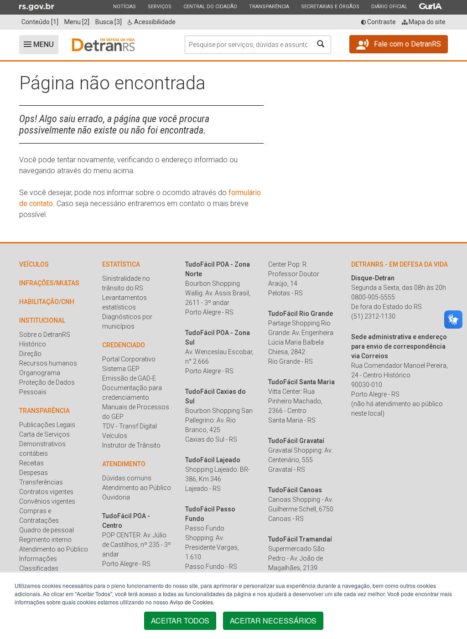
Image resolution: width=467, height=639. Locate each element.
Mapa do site (426, 22)
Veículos (34, 264)
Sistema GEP (121, 368)
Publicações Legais (47, 424)
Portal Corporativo (129, 359)
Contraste (381, 22)
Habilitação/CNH (46, 301)
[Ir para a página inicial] (103, 45)
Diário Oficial (389, 6)
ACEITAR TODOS (180, 620)
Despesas (33, 472)
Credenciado (123, 345)
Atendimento (123, 464)
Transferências (41, 482)
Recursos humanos (48, 363)
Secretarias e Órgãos (330, 6)
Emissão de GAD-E (129, 378)
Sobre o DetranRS (44, 334)
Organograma (39, 372)
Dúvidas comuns (126, 478)
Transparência (269, 6)
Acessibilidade (154, 22)
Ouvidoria (116, 497)
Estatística (121, 264)
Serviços (159, 6)
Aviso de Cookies (191, 602)
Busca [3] (108, 22)
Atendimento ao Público (53, 549)
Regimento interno (45, 539)
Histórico (32, 344)
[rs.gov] (36, 6)
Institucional (42, 320)
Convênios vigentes (47, 501)
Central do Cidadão (210, 6)
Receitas (31, 463)
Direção (30, 353)
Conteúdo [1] (39, 22)
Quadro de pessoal (46, 530)
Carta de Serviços (44, 434)
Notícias (124, 6)
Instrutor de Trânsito (131, 445)
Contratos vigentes (46, 491)
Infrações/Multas (49, 283)
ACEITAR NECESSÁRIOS (273, 620)
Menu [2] (76, 22)
